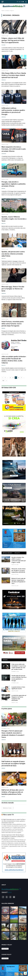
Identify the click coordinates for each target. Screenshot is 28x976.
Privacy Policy (5, 948)
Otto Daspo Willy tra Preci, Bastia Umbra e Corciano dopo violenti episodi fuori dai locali (14, 75)
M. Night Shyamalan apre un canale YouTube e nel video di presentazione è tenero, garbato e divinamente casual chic (13, 821)
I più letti (17, 552)
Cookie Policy (5, 958)
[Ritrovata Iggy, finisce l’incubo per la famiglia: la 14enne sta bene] (14, 275)
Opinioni (5, 659)
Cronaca (7, 10)
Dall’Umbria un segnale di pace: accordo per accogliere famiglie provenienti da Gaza (13, 764)
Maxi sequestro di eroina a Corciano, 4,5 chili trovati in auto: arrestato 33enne (14, 149)
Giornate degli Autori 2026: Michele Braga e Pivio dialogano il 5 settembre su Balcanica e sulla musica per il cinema (13, 836)
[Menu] (3, 1)
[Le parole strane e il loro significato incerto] (6, 689)
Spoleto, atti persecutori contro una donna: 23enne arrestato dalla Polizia (13, 254)
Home (3, 10)
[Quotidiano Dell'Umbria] (14, 6)
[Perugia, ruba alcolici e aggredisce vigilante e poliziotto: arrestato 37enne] (14, 170)
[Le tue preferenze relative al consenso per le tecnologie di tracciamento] (25, 973)
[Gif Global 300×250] (14, 401)
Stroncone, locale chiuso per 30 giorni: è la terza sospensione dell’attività (19, 570)
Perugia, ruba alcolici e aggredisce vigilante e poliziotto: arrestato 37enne (14, 184)
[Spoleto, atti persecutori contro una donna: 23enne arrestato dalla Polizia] (14, 240)
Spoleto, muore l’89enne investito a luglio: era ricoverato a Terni (14, 219)
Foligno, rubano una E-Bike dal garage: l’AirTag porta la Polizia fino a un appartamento (13, 40)
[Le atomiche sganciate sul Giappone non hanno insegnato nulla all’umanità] (6, 697)
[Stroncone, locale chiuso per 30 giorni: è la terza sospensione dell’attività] (6, 571)
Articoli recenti (7, 552)
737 (3, 380)
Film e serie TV (8, 815)
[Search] (25, 1)
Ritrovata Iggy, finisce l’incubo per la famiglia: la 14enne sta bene (13, 289)
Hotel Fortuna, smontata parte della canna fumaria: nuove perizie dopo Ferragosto (13, 324)
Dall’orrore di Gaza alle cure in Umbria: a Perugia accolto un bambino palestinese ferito (13, 792)
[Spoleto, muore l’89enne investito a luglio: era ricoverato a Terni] (14, 205)
